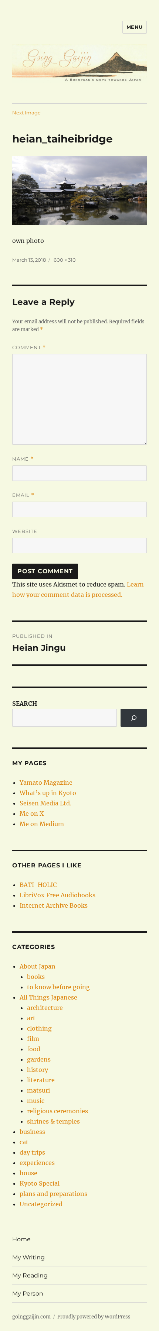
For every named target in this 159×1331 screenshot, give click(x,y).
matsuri (38, 1090)
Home (21, 1239)
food (33, 1049)
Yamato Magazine (46, 782)
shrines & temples (53, 1121)
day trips (32, 1152)
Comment (29, 347)
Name (23, 459)
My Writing (28, 1257)
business (32, 1131)
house (28, 1173)
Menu (134, 27)
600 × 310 (65, 260)
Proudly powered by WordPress (94, 1317)
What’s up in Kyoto (48, 793)
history (37, 1069)
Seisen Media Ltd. (45, 803)
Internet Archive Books (54, 905)
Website (24, 531)
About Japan (37, 966)
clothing (39, 1028)
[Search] (134, 718)
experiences (37, 1162)
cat (24, 1142)
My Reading (30, 1275)
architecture (45, 1007)
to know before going (58, 987)
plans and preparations (53, 1193)
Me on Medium (42, 824)
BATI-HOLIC (38, 884)
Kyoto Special (40, 1183)
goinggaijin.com (31, 1317)
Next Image (26, 113)
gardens (39, 1059)
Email (23, 495)
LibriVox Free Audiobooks (57, 895)
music (35, 1100)
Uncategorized (41, 1204)
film (33, 1038)
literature (41, 1080)
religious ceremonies (57, 1111)
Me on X (32, 813)
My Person (27, 1293)
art (31, 1018)
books (36, 976)
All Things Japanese (48, 997)
